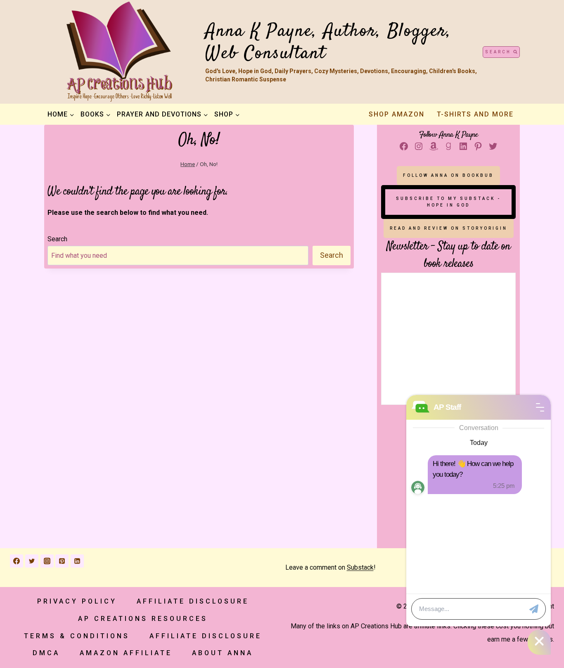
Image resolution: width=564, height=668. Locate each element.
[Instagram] (47, 561)
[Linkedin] (77, 561)
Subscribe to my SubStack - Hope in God (448, 201)
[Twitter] (31, 561)
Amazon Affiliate (126, 653)
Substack (360, 567)
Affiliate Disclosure (193, 601)
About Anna (222, 653)
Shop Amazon (396, 114)
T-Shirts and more (475, 114)
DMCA (46, 653)
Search (57, 239)
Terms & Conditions (77, 636)
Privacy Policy (77, 601)
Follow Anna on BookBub (448, 175)
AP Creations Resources (143, 619)
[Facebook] (16, 561)
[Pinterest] (62, 561)
